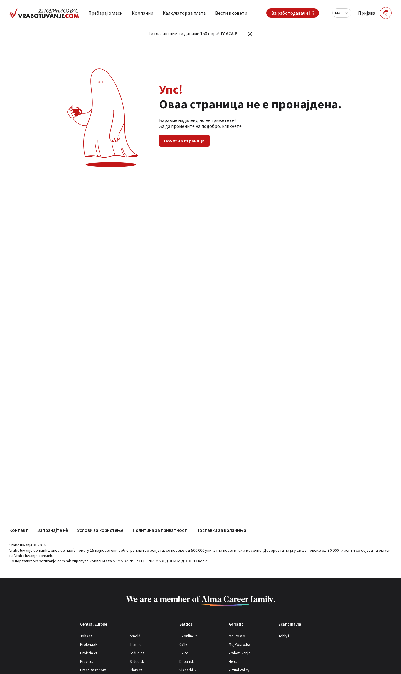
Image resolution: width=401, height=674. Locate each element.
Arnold (135, 635)
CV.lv (183, 644)
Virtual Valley (239, 670)
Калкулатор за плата (184, 13)
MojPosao (237, 635)
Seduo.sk (137, 661)
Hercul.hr (236, 661)
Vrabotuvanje (239, 652)
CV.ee (183, 652)
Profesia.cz (88, 652)
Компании (142, 13)
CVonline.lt (188, 635)
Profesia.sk (88, 644)
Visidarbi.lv (187, 670)
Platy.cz (136, 670)
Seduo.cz (137, 652)
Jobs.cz (86, 635)
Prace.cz (87, 661)
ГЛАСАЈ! (229, 33)
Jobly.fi (284, 635)
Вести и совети (231, 13)
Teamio (136, 644)
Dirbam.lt (186, 661)
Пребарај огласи (105, 13)
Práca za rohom (93, 670)
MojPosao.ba (239, 644)
